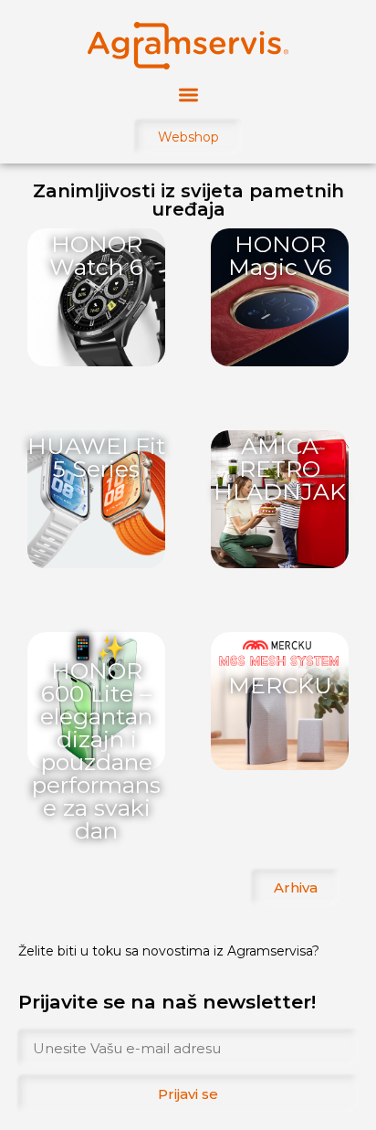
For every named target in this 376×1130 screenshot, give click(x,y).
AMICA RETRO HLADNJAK (280, 468)
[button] (188, 95)
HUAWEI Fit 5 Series (96, 457)
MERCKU (280, 685)
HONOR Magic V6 (280, 255)
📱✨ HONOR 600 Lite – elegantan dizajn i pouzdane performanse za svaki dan (96, 739)
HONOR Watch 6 (96, 255)
